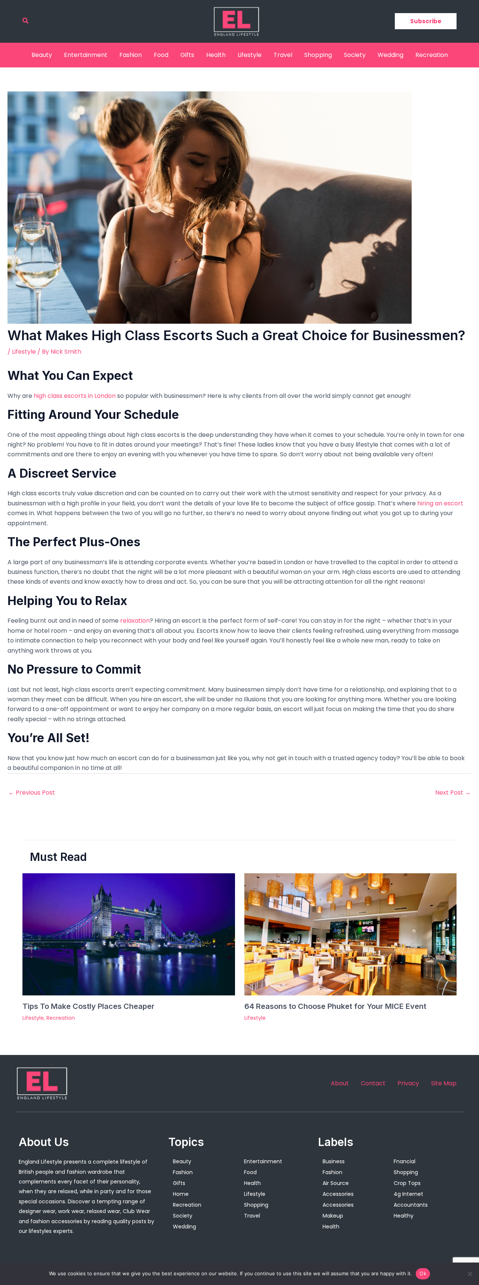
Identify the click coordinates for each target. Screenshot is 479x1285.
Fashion (130, 55)
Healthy (404, 1215)
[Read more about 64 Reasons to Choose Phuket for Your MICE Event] (350, 933)
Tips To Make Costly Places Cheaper (88, 1006)
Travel (283, 55)
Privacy (408, 1083)
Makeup (333, 1215)
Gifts (187, 55)
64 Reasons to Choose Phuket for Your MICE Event (335, 1006)
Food (161, 55)
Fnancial (404, 1161)
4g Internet (408, 1194)
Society (355, 55)
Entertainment (85, 55)
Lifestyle (250, 55)
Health (216, 55)
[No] (469, 1274)
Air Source (336, 1183)
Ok (422, 1273)
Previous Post (31, 792)
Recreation (431, 55)
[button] (25, 21)
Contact (373, 1083)
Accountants (411, 1205)
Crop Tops (407, 1183)
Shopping (318, 55)
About (340, 1083)
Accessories (338, 1194)
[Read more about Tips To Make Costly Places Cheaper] (128, 933)
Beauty (41, 55)
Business (334, 1161)
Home (181, 1194)
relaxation (135, 620)
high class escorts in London (75, 395)
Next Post (453, 792)
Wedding (390, 55)
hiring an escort (440, 503)
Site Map (444, 1083)
